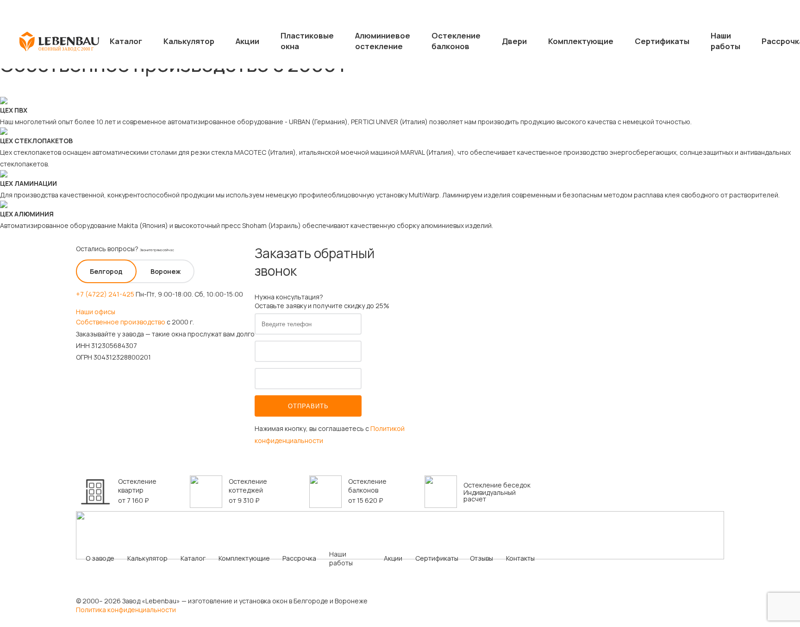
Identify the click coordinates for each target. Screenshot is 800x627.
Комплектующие (580, 41)
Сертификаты (662, 41)
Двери (514, 41)
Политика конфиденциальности (126, 609)
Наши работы (725, 40)
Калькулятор (188, 41)
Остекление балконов (456, 40)
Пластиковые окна (307, 40)
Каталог (126, 41)
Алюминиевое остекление (382, 40)
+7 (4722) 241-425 (105, 294)
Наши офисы (95, 311)
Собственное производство (120, 321)
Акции (247, 41)
